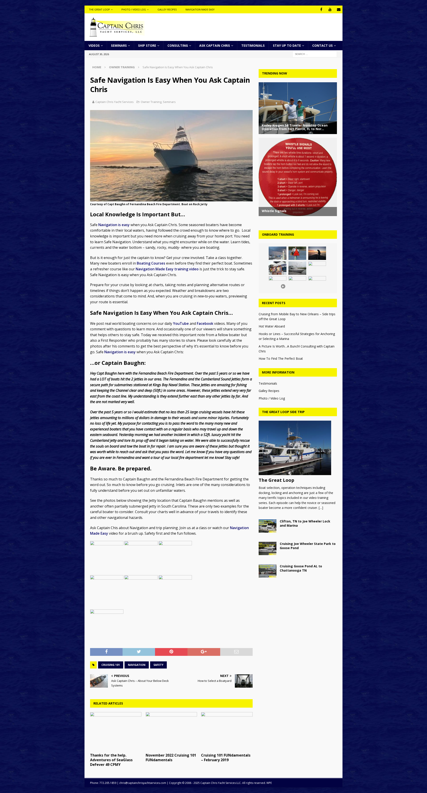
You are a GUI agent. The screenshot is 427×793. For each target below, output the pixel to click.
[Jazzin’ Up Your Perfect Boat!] (317, 268)
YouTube (181, 323)
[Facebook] (321, 9)
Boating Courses (151, 263)
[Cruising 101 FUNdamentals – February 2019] (226, 731)
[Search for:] (314, 54)
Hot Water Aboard (272, 326)
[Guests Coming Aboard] (277, 268)
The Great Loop (99, 9)
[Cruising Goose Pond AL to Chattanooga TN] (267, 571)
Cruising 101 (110, 665)
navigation (136, 665)
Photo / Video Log (133, 9)
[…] (321, 508)
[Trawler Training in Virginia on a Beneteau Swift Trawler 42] (297, 282)
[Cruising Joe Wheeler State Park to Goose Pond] (267, 548)
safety (158, 665)
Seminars (119, 45)
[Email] (338, 9)
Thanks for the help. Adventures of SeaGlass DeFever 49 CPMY (111, 760)
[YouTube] (330, 9)
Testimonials (253, 45)
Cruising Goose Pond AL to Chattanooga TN (301, 568)
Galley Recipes (167, 9)
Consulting (177, 45)
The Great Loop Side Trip (283, 412)
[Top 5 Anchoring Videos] (317, 253)
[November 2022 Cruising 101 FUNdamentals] (171, 731)
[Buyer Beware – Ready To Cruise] (277, 282)
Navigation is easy (114, 224)
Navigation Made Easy (200, 9)
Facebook (205, 323)
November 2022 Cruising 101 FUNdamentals (171, 757)
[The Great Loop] (298, 448)
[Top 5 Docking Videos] (317, 282)
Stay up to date (287, 45)
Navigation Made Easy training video (167, 269)
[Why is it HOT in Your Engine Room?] (277, 253)
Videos (94, 45)
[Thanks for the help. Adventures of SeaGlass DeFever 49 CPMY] (115, 731)
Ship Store (147, 45)
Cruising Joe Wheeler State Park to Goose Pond (308, 546)
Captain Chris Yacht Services (114, 102)
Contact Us (322, 45)
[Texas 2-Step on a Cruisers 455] (297, 268)
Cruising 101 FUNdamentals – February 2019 (225, 757)
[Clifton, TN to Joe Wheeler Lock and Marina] (267, 526)
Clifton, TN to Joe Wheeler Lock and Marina (305, 523)
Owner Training (151, 102)
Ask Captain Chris (214, 45)
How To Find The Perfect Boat (281, 358)
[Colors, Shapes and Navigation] (297, 253)
